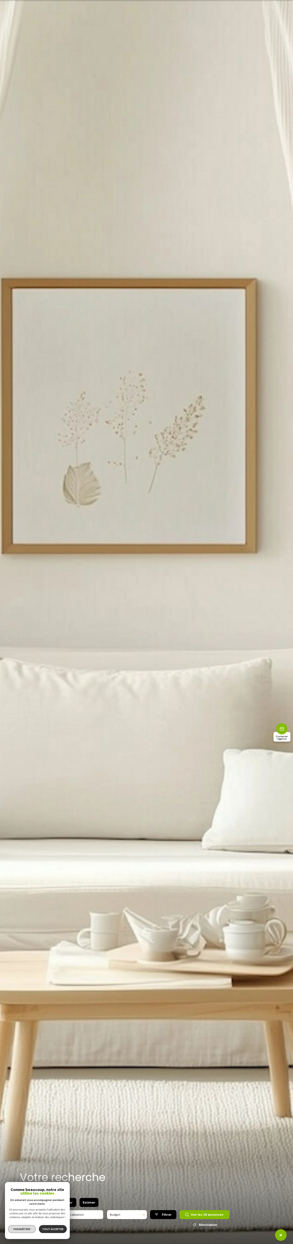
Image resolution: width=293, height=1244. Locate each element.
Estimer (89, 1202)
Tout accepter (52, 1229)
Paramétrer (22, 1229)
